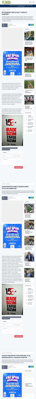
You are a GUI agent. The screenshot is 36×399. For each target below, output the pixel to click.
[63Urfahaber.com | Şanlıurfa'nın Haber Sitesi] (6, 2)
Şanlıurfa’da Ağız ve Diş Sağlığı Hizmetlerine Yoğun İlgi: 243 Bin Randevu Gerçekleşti (20, 6)
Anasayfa (3, 9)
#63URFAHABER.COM (6, 149)
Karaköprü (8, 183)
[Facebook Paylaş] (29, 25)
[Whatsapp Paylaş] (33, 25)
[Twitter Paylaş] (31, 25)
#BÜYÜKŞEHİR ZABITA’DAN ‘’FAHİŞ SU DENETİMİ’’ (10, 148)
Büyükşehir (8, 9)
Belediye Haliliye (9, 352)
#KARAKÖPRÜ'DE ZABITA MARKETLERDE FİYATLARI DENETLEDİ (11, 317)
